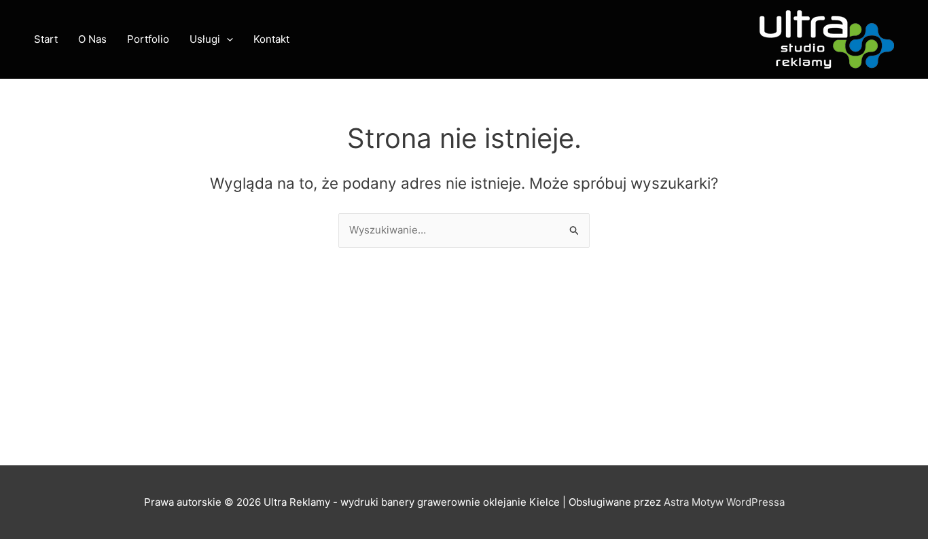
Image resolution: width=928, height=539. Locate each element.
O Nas (92, 39)
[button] (226, 39)
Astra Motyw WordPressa (724, 502)
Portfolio (148, 39)
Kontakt (271, 39)
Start (46, 39)
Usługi (205, 39)
